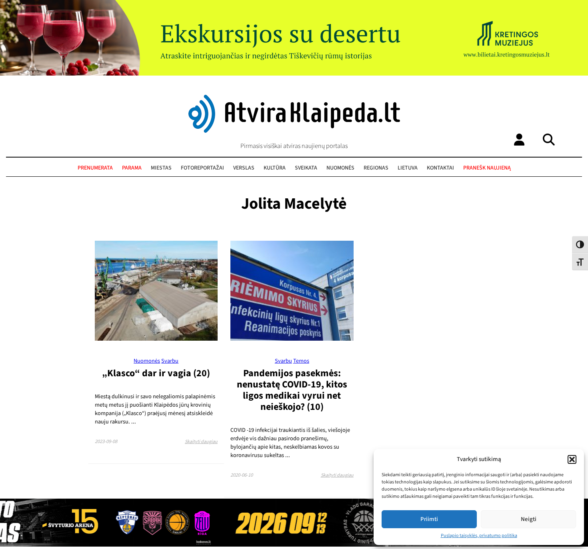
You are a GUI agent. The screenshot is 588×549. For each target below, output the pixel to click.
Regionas (376, 168)
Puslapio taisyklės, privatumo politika (479, 535)
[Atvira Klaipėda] (294, 130)
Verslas (243, 168)
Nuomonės (340, 168)
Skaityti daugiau (201, 441)
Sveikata (306, 168)
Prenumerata (95, 168)
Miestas (161, 168)
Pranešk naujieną (487, 168)
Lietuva (408, 168)
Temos (301, 361)
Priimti (429, 519)
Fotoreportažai (202, 168)
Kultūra (275, 168)
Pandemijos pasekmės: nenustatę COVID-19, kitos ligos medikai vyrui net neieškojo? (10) (292, 390)
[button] (572, 459)
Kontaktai (440, 168)
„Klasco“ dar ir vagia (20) (156, 373)
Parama (132, 168)
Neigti (528, 519)
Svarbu (169, 361)
